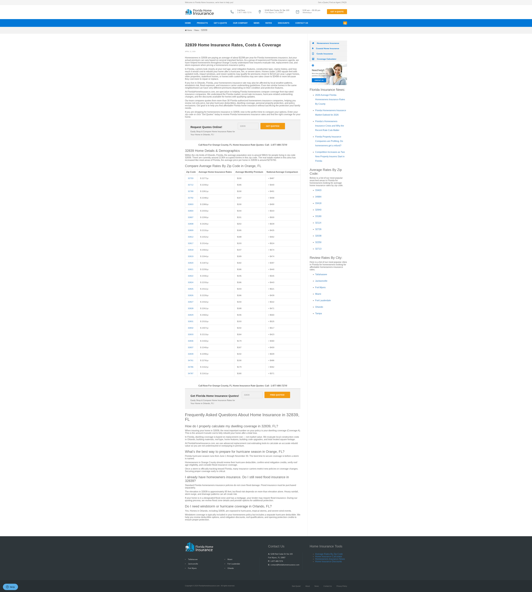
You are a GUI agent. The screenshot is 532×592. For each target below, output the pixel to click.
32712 (190, 185)
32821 (190, 269)
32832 (190, 328)
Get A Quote (220, 23)
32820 (190, 263)
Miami (318, 294)
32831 (190, 321)
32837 (190, 347)
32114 (318, 223)
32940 (318, 210)
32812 (190, 237)
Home (188, 23)
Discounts (283, 23)
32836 (190, 341)
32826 (190, 295)
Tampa (318, 313)
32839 (190, 354)
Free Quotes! (277, 395)
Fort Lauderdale (323, 300)
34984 (318, 197)
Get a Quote (323, 2)
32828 (190, 308)
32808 (190, 224)
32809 (190, 230)
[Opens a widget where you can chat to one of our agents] (10, 587)
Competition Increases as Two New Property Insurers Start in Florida (330, 156)
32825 (190, 289)
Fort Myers (320, 287)
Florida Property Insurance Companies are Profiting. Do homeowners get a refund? (329, 141)
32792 (190, 198)
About (307, 586)
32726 (318, 229)
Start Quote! (296, 586)
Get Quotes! (272, 126)
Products (202, 23)
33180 (318, 216)
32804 (190, 211)
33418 (318, 203)
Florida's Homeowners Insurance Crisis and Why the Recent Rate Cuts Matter (329, 125)
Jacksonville (321, 281)
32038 (318, 236)
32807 (190, 217)
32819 (190, 256)
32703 (190, 178)
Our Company (240, 23)
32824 (190, 282)
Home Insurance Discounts (328, 561)
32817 (190, 243)
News (256, 23)
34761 (190, 360)
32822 (190, 276)
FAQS (344, 2)
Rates (268, 23)
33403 (318, 190)
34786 (190, 367)
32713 (318, 249)
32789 (190, 191)
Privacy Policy (342, 586)
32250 (318, 242)
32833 (190, 334)
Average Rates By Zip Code (329, 554)
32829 (190, 315)
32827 (190, 302)
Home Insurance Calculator (328, 556)
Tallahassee (321, 274)
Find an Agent (334, 2)
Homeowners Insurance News (330, 559)
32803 (190, 204)
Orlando (319, 307)
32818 (190, 250)
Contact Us (301, 23)
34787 (190, 373)
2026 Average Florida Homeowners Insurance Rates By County (330, 99)
